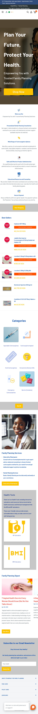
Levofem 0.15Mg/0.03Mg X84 (22, 270)
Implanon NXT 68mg (20, 224)
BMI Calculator (17, 562)
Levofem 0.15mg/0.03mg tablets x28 (24, 256)
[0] (35, 12)
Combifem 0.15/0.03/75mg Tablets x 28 (24, 300)
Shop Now (18, 91)
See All (19, 406)
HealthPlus (14, 6)
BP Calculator (17, 535)
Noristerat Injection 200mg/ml (23, 285)
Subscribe (6, 669)
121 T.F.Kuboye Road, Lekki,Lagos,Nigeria (11, 1)
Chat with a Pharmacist (10, 483)
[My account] (31, 12)
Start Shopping (19, 207)
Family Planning (22, 6)
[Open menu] (3, 12)
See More (6, 631)
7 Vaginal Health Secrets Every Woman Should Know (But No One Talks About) (15, 601)
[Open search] (28, 12)
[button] (33, 707)
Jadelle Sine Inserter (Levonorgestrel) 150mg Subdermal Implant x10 (24, 240)
